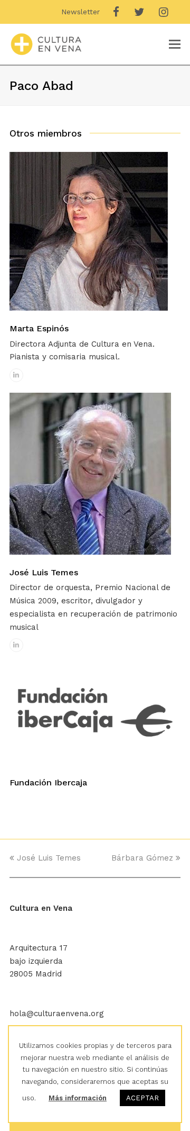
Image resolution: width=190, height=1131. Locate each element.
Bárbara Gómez (142, 858)
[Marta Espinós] (89, 308)
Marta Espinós (39, 328)
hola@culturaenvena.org (57, 1013)
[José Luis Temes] (90, 552)
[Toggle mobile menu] (174, 44)
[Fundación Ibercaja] (95, 762)
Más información (78, 1098)
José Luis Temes (44, 572)
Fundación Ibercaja (48, 782)
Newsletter (80, 11)
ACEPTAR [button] (142, 1098)
